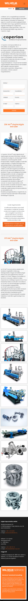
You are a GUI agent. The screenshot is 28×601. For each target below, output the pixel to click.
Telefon (17, 104)
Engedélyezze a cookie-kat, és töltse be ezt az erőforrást (14, 224)
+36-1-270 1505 (10, 531)
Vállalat (5, 97)
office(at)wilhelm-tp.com (12, 549)
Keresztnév (7, 91)
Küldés (14, 110)
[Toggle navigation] (24, 3)
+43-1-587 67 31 (10, 547)
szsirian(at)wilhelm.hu (11, 533)
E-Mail (5, 104)
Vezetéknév (19, 91)
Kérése (5, 83)
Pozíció (17, 97)
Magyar (21, 9)
